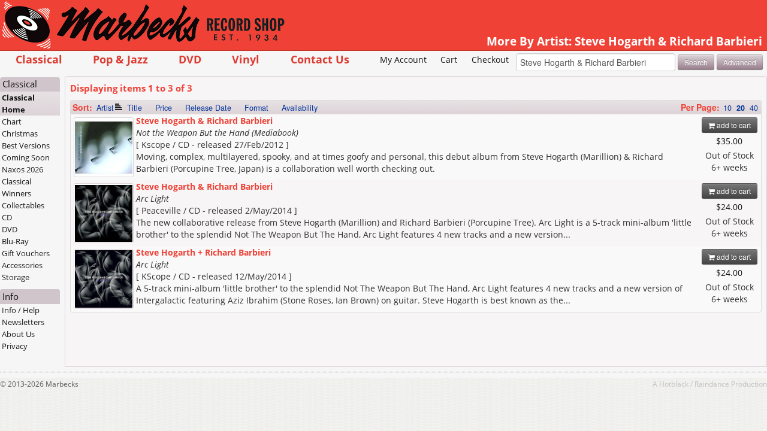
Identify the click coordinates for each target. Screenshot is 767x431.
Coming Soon (26, 157)
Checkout (490, 59)
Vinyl (245, 58)
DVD (190, 58)
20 (740, 107)
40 (754, 107)
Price (163, 107)
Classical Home (18, 103)
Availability (300, 107)
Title (134, 107)
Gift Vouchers (26, 253)
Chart (12, 121)
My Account (403, 59)
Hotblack (674, 383)
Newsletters (23, 322)
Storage (15, 277)
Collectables (23, 205)
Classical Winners (16, 187)
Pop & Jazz (120, 58)
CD (7, 217)
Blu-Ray (15, 241)
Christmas (20, 133)
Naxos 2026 (22, 169)
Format (256, 107)
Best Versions (26, 145)
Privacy (15, 346)
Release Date (208, 107)
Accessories (22, 265)
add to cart (733, 125)
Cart (448, 59)
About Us (18, 334)
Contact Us (320, 58)
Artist (105, 107)
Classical (39, 58)
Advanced (739, 62)
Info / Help (21, 310)
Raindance (711, 383)
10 (727, 107)
